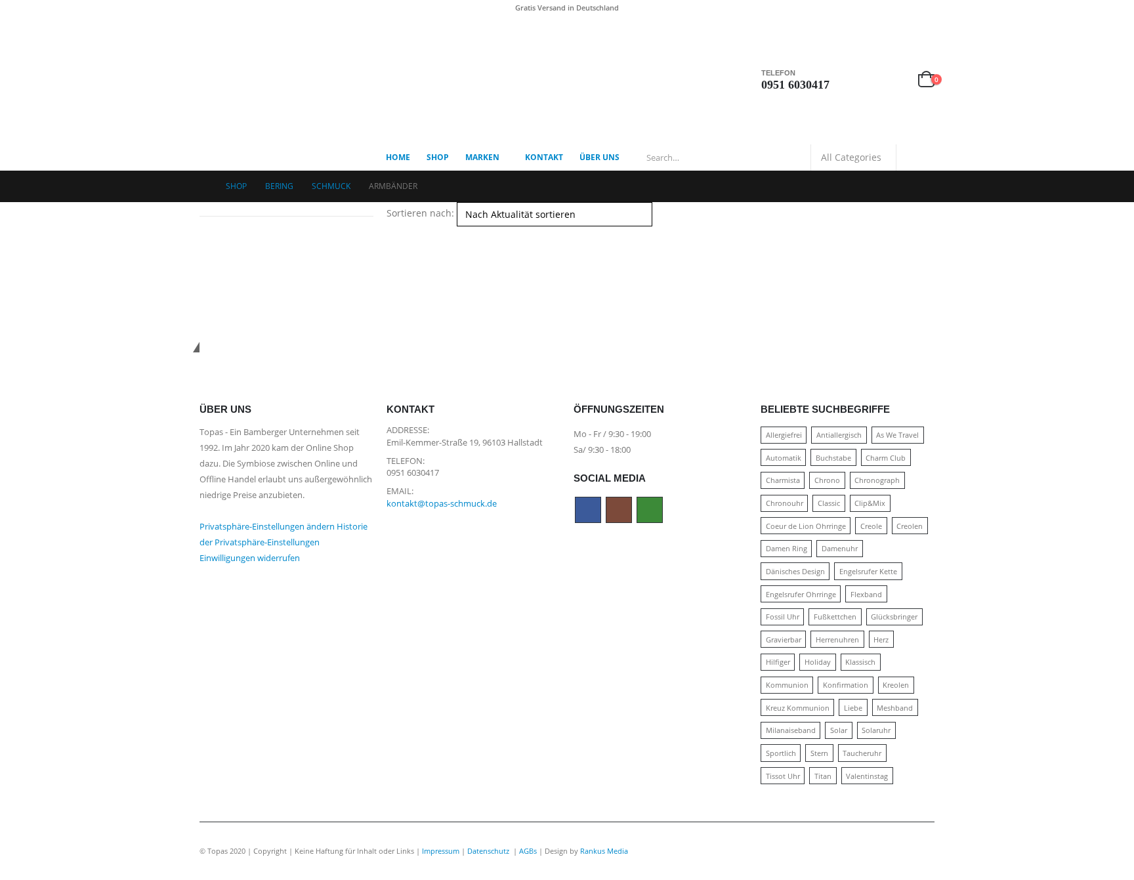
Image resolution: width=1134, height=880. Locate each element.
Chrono (827, 480)
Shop (438, 157)
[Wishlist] (895, 80)
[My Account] (864, 80)
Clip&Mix (869, 503)
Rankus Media (604, 851)
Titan (822, 776)
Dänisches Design (795, 571)
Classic (829, 503)
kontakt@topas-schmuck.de (442, 503)
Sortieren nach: (420, 213)
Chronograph (877, 480)
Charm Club (886, 458)
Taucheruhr (862, 753)
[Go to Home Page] (203, 186)
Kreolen (896, 685)
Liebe (853, 708)
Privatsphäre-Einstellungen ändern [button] (267, 526)
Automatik (783, 458)
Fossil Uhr (782, 616)
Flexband (866, 594)
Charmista (783, 480)
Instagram (619, 510)
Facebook (588, 510)
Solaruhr (876, 730)
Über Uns (599, 157)
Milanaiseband (791, 730)
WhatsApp (650, 510)
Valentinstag (867, 776)
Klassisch (860, 662)
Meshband (895, 708)
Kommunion (787, 685)
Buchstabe (833, 458)
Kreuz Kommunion (798, 708)
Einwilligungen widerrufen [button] (250, 558)
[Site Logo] (282, 80)
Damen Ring (786, 548)
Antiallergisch (839, 435)
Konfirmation (845, 685)
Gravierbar (783, 639)
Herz (881, 639)
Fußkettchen (835, 616)
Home (398, 157)
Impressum (440, 851)
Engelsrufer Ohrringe (801, 594)
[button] (392, 234)
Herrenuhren (837, 639)
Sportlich (781, 753)
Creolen (909, 526)
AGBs (528, 851)
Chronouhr (784, 503)
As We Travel (897, 435)
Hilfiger (778, 662)
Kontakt (544, 157)
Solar (838, 730)
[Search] (915, 157)
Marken (482, 157)
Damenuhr (840, 548)
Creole (871, 526)
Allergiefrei (784, 435)
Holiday (818, 662)
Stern (819, 753)
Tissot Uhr (783, 776)
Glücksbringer (894, 616)
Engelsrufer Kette (868, 571)
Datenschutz (489, 851)
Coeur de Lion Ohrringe (806, 526)
